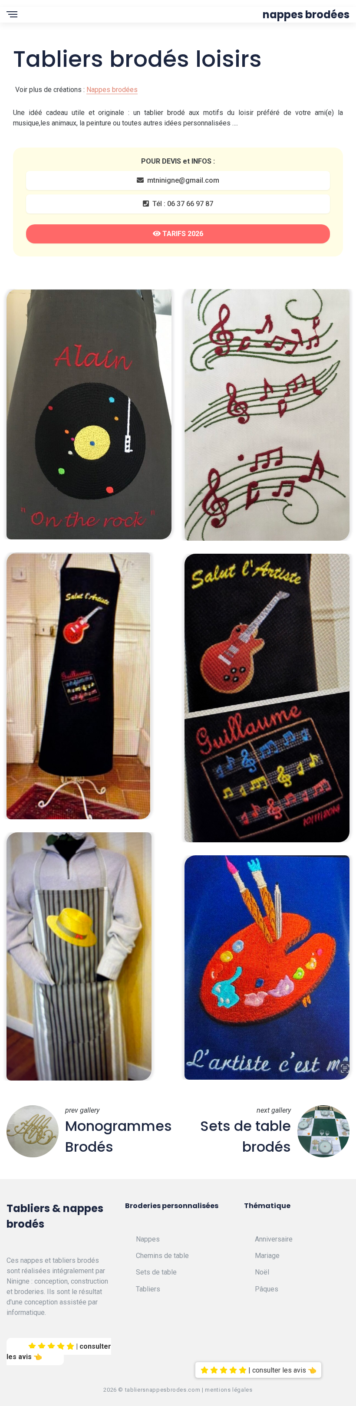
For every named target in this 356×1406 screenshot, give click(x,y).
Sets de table (156, 1272)
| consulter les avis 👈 (59, 1351)
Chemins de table (162, 1256)
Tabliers (148, 1289)
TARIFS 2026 (182, 234)
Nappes (148, 1239)
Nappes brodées (306, 14)
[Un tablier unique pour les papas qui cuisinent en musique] (79, 685)
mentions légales (228, 1389)
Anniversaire (274, 1239)
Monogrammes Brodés (118, 1136)
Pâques (266, 1289)
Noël (262, 1272)
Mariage (267, 1256)
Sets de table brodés (245, 1136)
